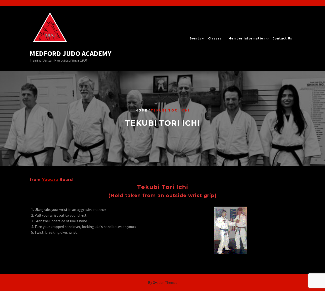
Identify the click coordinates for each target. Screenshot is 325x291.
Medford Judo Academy (70, 53)
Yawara (50, 179)
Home (141, 110)
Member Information (247, 38)
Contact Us (282, 38)
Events (195, 38)
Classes (215, 38)
